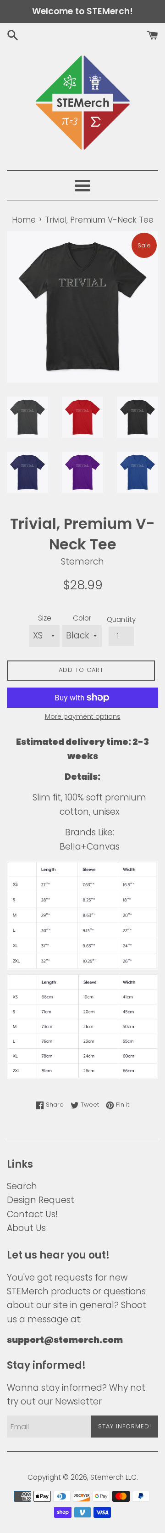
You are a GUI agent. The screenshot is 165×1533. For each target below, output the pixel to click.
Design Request (40, 1200)
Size (44, 618)
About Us (26, 1228)
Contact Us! (32, 1214)
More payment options (83, 716)
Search (22, 1186)
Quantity (121, 619)
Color (82, 618)
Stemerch (107, 1477)
